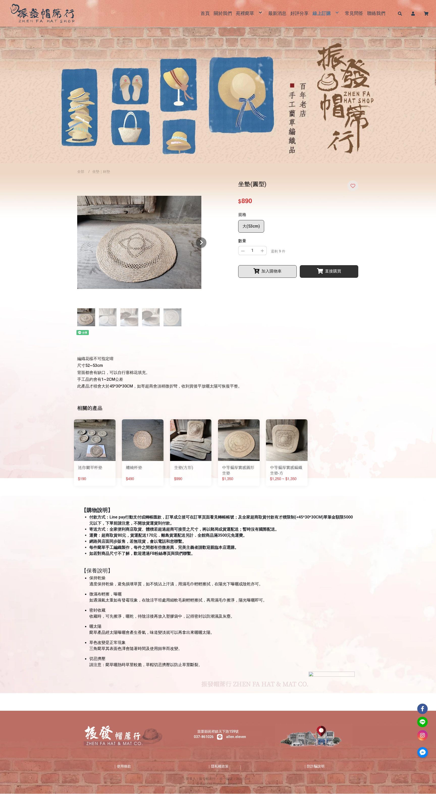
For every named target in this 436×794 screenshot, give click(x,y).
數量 (242, 240)
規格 (242, 214)
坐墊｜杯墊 (101, 172)
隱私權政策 (220, 766)
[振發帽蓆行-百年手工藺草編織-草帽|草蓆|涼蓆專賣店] (43, 13)
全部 (80, 172)
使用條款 (124, 766)
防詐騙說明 (315, 766)
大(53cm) (251, 226)
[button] (399, 13)
